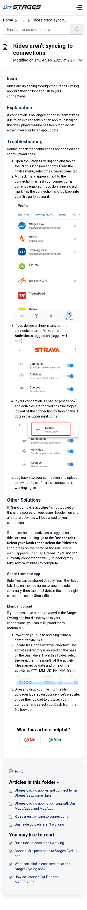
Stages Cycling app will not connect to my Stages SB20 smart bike (46, 792)
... (23, 20)
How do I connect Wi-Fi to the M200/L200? (36, 879)
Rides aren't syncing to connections (41, 816)
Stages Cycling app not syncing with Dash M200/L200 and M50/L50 (46, 805)
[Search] (77, 29)
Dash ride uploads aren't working (39, 824)
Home (8, 20)
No (33, 739)
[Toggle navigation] (79, 7)
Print (19, 771)
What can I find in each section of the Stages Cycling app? (42, 866)
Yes (57, 739)
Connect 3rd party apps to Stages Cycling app (46, 853)
